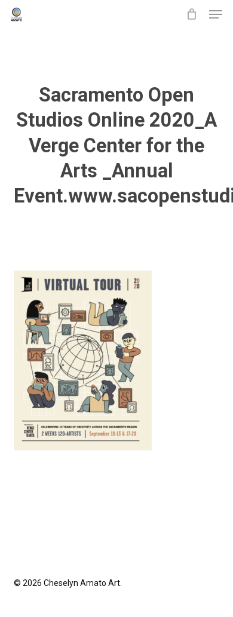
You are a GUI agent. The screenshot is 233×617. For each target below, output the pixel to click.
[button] (215, 14)
